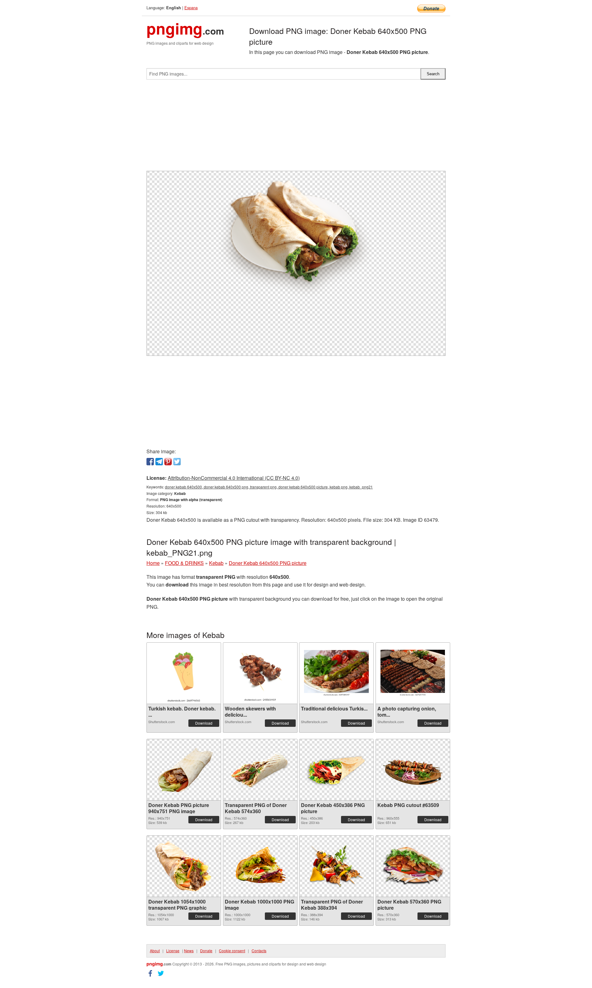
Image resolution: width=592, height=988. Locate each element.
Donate (206, 950)
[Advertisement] (296, 127)
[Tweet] (177, 461)
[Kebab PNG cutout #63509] (413, 769)
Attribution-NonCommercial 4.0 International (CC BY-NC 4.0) (234, 477)
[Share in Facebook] (150, 461)
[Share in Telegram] (159, 461)
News (189, 950)
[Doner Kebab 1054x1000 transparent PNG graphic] (184, 866)
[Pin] (168, 461)
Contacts (259, 950)
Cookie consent (232, 950)
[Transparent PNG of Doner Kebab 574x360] (260, 769)
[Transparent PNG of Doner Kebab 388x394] (336, 866)
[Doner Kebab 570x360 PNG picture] (413, 866)
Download (203, 723)
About (155, 950)
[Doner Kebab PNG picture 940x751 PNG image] (184, 769)
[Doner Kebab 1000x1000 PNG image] (260, 866)
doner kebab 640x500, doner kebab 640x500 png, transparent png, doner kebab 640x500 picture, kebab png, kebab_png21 (269, 486)
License (172, 950)
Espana (191, 7)
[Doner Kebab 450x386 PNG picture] (336, 769)
